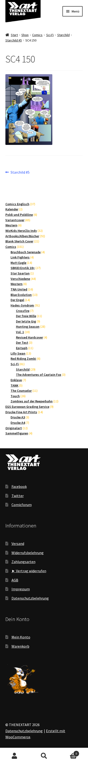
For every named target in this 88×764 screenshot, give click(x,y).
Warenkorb (20, 646)
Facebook (19, 486)
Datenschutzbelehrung (30, 598)
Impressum (20, 589)
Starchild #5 (13, 40)
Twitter (17, 495)
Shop (25, 35)
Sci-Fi (50, 35)
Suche (44, 756)
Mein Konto (20, 637)
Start (14, 35)
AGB (14, 580)
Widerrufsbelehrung (27, 552)
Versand (17, 543)
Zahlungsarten (23, 561)
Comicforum (21, 504)
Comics (37, 35)
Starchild (63, 35)
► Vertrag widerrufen (28, 570)
